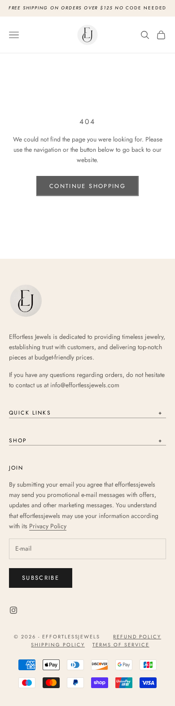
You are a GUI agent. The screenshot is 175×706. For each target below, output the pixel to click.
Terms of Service (120, 644)
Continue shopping (87, 186)
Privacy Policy (47, 526)
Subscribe (40, 577)
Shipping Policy (58, 644)
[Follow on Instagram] (13, 610)
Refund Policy (137, 636)
